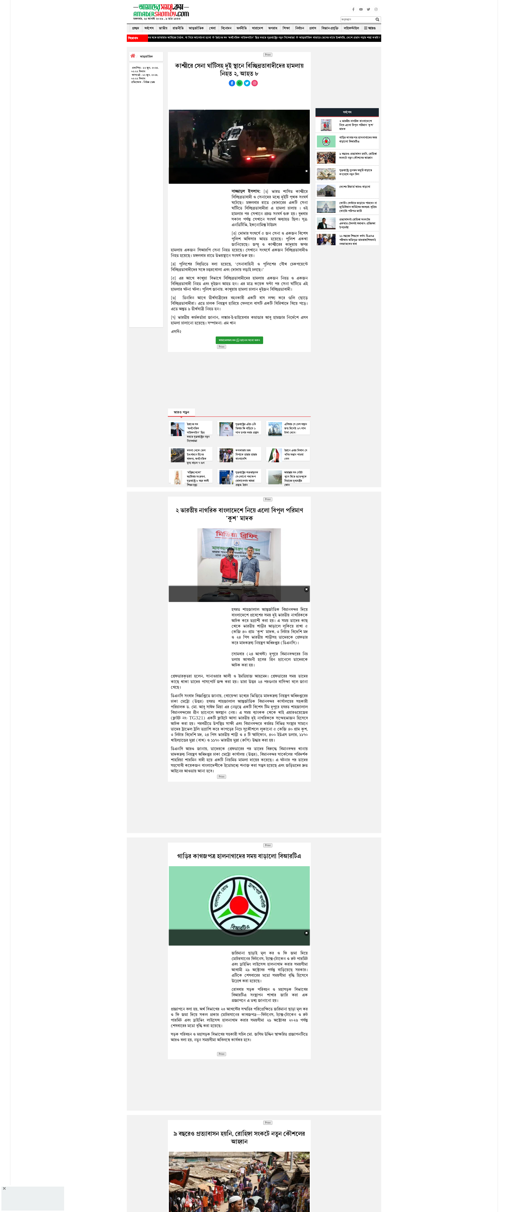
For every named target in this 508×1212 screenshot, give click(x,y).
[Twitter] (368, 12)
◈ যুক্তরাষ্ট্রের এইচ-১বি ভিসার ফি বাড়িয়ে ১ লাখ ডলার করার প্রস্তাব (359, 37)
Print (268, 54)
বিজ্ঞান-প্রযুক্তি (330, 28)
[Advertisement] (266, 13)
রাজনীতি (178, 28)
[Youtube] (361, 12)
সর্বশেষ (149, 28)
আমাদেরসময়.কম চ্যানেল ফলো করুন (239, 340)
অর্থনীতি (242, 28)
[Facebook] (353, 12)
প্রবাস (312, 28)
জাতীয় (163, 28)
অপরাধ (272, 28)
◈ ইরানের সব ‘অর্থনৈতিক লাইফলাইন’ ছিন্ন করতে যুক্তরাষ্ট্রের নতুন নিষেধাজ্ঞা (195, 37)
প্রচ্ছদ (135, 28)
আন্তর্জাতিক (196, 28)
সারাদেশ (257, 28)
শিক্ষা (286, 28)
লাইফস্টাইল (351, 28)
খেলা (212, 28)
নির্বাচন (299, 28)
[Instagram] (376, 12)
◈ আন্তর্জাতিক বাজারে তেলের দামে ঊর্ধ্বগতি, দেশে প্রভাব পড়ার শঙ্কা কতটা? (280, 37)
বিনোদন (226, 28)
